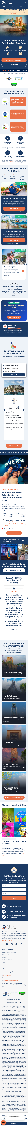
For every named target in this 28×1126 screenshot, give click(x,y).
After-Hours (23, 7)
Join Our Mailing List (15, 570)
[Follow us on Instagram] (12, 944)
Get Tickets (14, 13)
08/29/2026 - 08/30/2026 (11, 368)
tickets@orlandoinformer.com (10, 980)
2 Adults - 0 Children (10, 371)
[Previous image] (5, 387)
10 (23, 439)
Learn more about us (7, 940)
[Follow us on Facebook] (7, 944)
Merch (3, 962)
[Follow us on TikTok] (21, 944)
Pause (24, 540)
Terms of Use (10, 999)
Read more (7, 857)
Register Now (14, 533)
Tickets (5, 7)
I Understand (14, 1123)
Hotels (14, 7)
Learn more (6, 333)
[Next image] (22, 387)
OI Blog (4, 957)
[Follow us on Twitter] (16, 944)
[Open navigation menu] (25, 2)
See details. (11, 161)
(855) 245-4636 (7, 975)
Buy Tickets (13, 317)
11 (14, 441)
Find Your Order (7, 978)
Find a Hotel (14, 65)
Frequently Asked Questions (9, 952)
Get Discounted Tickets (14, 60)
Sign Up (14, 898)
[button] (25, 264)
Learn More (24, 1087)
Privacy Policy (17, 999)
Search (14, 374)
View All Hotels (14, 446)
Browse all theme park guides (14, 797)
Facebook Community (7, 959)
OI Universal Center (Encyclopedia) (10, 954)
